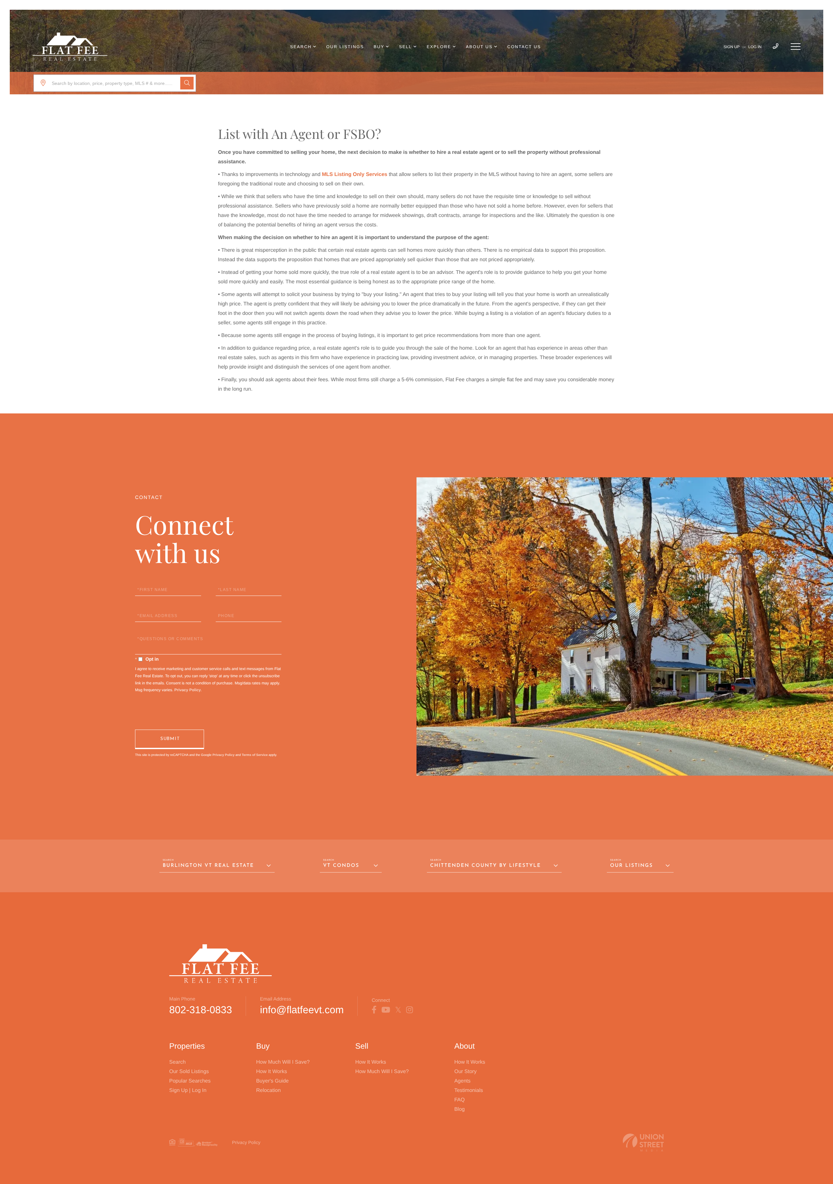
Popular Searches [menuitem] (190, 1081)
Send (169, 739)
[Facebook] (374, 1010)
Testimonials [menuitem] (468, 1090)
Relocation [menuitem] (268, 1090)
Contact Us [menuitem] (524, 46)
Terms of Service (255, 755)
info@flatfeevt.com (302, 1010)
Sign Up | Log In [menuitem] (187, 1090)
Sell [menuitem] (405, 46)
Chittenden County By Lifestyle (485, 865)
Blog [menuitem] (459, 1109)
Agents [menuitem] (462, 1081)
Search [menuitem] (300, 46)
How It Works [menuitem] (271, 1071)
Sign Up (732, 47)
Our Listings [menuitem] (345, 46)
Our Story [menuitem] (465, 1071)
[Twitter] (398, 1010)
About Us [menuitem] (479, 46)
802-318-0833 (200, 1010)
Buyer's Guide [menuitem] (272, 1081)
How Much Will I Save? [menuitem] (283, 1062)
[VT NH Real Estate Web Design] (643, 1142)
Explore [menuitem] (439, 46)
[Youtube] (385, 1010)
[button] (187, 83)
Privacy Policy (187, 690)
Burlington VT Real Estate (208, 865)
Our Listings (631, 865)
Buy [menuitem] (379, 46)
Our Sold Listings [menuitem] (189, 1071)
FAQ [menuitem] (459, 1100)
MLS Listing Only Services (354, 174)
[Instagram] (409, 1010)
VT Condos (341, 865)
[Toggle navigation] (795, 46)
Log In (755, 47)
